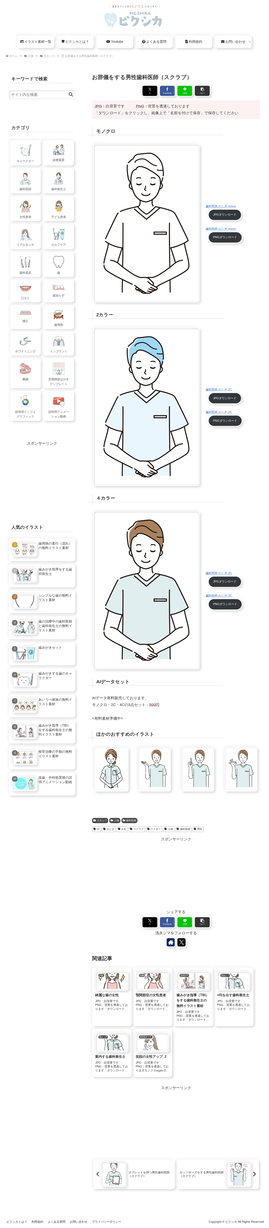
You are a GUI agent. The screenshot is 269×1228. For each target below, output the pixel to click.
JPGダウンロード (224, 214)
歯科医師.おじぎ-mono (221, 206)
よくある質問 (56, 1221)
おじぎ (110, 829)
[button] (202, 91)
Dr (98, 829)
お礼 (123, 829)
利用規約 (37, 1221)
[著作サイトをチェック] (170, 942)
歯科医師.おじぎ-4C (219, 573)
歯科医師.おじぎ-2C (219, 389)
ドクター (156, 829)
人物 (116, 820)
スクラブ (138, 829)
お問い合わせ (78, 1221)
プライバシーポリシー (106, 1221)
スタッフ (102, 820)
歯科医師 (131, 820)
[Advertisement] (176, 872)
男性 (199, 829)
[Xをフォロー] (181, 942)
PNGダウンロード (225, 237)
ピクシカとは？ (17, 1221)
